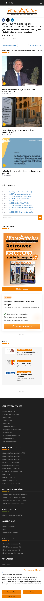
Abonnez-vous (23, 289)
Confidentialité (8, 439)
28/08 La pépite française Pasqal (20, 196)
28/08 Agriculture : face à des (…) (20, 192)
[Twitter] (3, 3)
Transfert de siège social (12, 471)
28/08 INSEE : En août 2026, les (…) (21, 212)
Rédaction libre (9, 477)
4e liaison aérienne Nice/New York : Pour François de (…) (18, 90)
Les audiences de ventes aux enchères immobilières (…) (18, 131)
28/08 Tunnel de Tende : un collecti (21, 210)
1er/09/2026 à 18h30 (25, 349)
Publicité (6, 423)
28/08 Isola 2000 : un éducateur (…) (21, 205)
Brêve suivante (35, 45)
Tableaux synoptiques (11, 414)
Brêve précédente (9, 45)
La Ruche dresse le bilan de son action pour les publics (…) (21, 172)
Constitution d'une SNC (12, 459)
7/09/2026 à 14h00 (24, 361)
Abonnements (8, 417)
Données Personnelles (11, 436)
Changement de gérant (11, 468)
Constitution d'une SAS (11, 456)
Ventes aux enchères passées (14, 498)
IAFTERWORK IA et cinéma (27, 352)
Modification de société (12, 547)
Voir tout (39, 50)
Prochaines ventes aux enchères (15, 495)
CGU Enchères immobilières (13, 504)
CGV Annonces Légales (12, 483)
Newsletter (7, 420)
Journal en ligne (9, 411)
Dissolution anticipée (11, 462)
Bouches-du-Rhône (10, 533)
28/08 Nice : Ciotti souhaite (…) (19, 198)
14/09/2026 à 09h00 (24, 372)
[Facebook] (6, 3)
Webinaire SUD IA (24, 363)
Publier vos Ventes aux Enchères (15, 501)
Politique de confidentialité (33, 570)
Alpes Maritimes (9, 526)
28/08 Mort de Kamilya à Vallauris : (21, 207)
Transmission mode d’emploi (24, 375)
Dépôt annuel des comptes (13, 553)
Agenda (6, 342)
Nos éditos (7, 564)
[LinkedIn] (9, 3)
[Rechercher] (40, 217)
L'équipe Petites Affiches (12, 430)
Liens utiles (7, 433)
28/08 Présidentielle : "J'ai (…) (19, 203)
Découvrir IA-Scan (23, 326)
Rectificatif (7, 474)
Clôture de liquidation (11, 465)
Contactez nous (9, 427)
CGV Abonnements (10, 442)
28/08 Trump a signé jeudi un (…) (20, 194)
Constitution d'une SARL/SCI (14, 453)
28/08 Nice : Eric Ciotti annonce (20, 201)
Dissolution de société (11, 550)
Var (4, 529)
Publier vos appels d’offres (13, 515)
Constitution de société (12, 544)
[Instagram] (12, 3)
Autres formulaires (10, 480)
